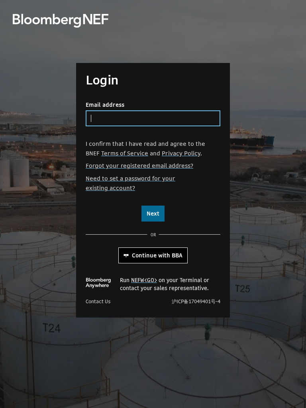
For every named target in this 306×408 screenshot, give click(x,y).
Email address (105, 104)
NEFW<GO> (144, 280)
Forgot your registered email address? (139, 165)
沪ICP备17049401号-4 (196, 301)
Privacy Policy (181, 153)
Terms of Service (124, 153)
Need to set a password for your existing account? (130, 183)
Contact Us (98, 301)
